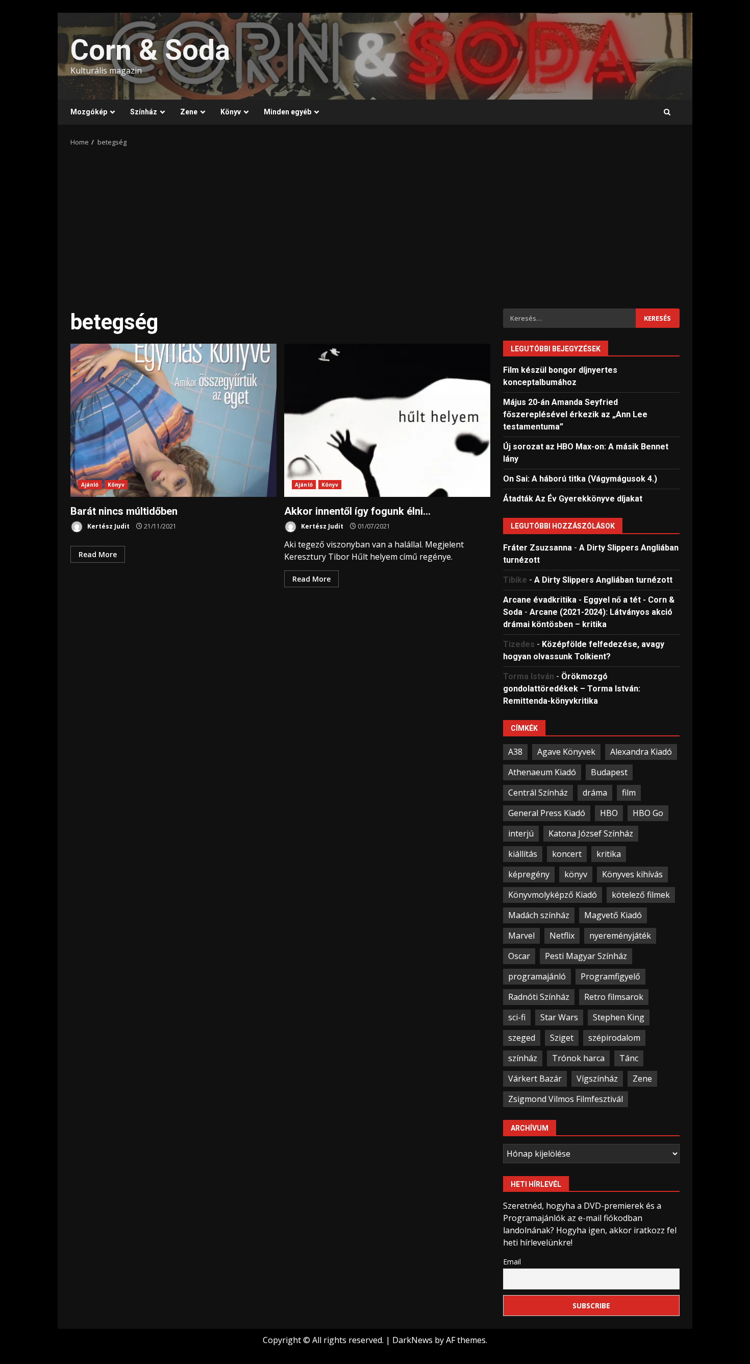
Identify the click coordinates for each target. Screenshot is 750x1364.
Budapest (609, 772)
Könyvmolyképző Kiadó (552, 894)
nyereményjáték (620, 935)
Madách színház (538, 915)
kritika (608, 853)
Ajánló (90, 484)
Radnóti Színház (538, 996)
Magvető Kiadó (613, 915)
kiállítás (522, 853)
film (629, 792)
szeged (521, 1037)
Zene (188, 112)
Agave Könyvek (566, 751)
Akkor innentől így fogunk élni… (387, 420)
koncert (567, 853)
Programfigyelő (610, 976)
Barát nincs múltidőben (173, 420)
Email (512, 1261)
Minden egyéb (287, 112)
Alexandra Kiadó (641, 751)
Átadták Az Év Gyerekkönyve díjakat (572, 499)
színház (522, 1058)
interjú (521, 833)
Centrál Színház (538, 792)
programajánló (537, 976)
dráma (595, 792)
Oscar (519, 956)
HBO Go (648, 813)
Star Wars (559, 1017)
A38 (515, 751)
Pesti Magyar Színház (586, 956)
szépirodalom (614, 1037)
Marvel (521, 935)
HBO (609, 813)
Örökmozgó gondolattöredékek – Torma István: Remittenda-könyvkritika (571, 689)
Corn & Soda (150, 50)
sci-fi (517, 1017)
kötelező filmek (641, 894)
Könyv (230, 112)
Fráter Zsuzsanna (537, 548)
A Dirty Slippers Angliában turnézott (603, 580)
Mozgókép (88, 112)
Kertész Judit (108, 526)
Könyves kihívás (632, 874)
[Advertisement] (375, 224)
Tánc (628, 1058)
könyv (575, 874)
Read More (98, 554)
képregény (528, 874)
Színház (143, 112)
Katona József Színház (590, 833)
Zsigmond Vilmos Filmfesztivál (565, 1099)
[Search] (667, 112)
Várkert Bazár (535, 1078)
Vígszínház (597, 1078)
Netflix (561, 935)
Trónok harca (578, 1058)
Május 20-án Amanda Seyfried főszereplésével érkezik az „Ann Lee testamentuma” (575, 414)
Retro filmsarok (613, 996)
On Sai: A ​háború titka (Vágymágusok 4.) (580, 479)
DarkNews (412, 1340)
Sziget (561, 1037)
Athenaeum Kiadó (542, 772)
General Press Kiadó (546, 813)
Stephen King (618, 1017)
